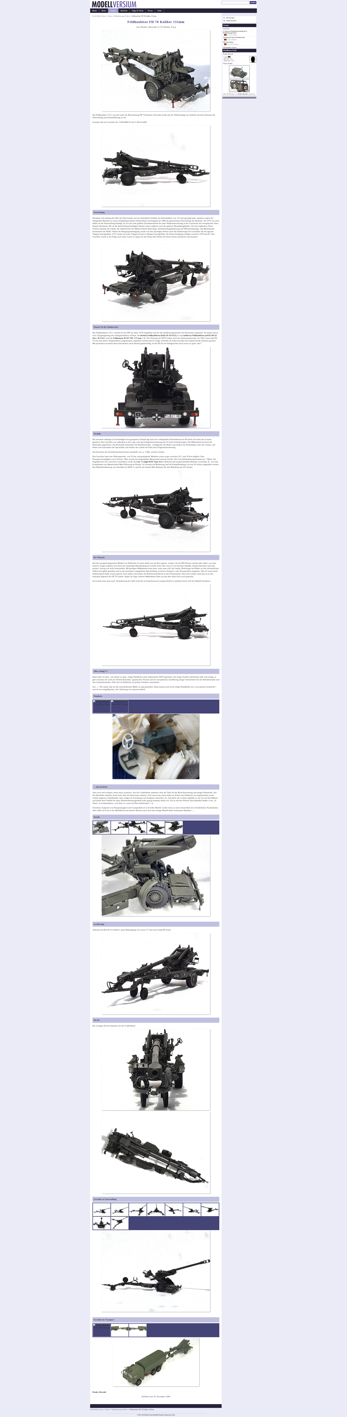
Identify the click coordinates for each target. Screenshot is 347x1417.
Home (94, 11)
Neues (103, 11)
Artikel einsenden (231, 20)
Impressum (168, 1415)
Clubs (159, 11)
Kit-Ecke (124, 11)
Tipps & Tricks (137, 11)
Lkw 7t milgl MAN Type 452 (149, 462)
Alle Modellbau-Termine (229, 47)
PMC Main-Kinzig (228, 42)
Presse (150, 11)
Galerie (113, 11)
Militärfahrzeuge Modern (122, 16)
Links (173, 1415)
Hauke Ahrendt (243, 94)
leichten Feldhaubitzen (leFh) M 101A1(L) (158, 335)
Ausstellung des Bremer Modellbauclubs (234, 37)
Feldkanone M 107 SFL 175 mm (127, 338)
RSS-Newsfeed (230, 18)
